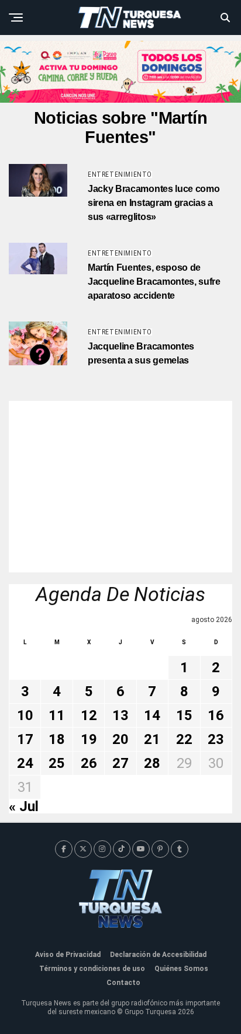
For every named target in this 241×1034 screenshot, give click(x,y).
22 (184, 739)
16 (216, 715)
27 (120, 763)
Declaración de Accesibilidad (158, 955)
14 (152, 715)
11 (57, 715)
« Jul (24, 806)
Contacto (123, 983)
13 (120, 715)
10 (25, 715)
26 (89, 763)
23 (216, 739)
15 (184, 715)
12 (89, 715)
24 (25, 763)
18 (57, 739)
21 (152, 739)
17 (25, 739)
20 (120, 739)
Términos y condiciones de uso (92, 969)
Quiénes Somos (181, 969)
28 (152, 763)
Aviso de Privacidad (68, 955)
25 (57, 763)
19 (89, 739)
